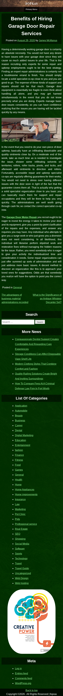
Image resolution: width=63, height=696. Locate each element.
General (17, 287)
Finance (19, 455)
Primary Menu (31, 9)
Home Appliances (24, 489)
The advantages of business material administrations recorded (15, 299)
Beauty (19, 415)
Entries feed (21, 673)
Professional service (26, 524)
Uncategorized (23, 573)
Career (18, 425)
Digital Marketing (24, 435)
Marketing (20, 509)
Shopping (20, 539)
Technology (21, 558)
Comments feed (23, 678)
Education (20, 440)
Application (21, 405)
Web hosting (22, 583)
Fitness (19, 460)
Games (19, 470)
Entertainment (22, 445)
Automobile (21, 410)
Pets (17, 519)
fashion (19, 450)
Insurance (20, 499)
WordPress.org (23, 683)
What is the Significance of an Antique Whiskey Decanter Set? (47, 299)
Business (20, 420)
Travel (18, 563)
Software (20, 548)
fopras (31, 3)
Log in (18, 668)
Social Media (22, 543)
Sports (18, 553)
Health (18, 479)
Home (18, 484)
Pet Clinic (20, 514)
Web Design (21, 578)
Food (18, 465)
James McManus (48, 40)
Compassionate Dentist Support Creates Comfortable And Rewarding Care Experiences (37, 344)
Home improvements (26, 494)
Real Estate (21, 529)
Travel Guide (22, 568)
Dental (18, 430)
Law (17, 504)
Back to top (32, 690)
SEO (17, 534)
